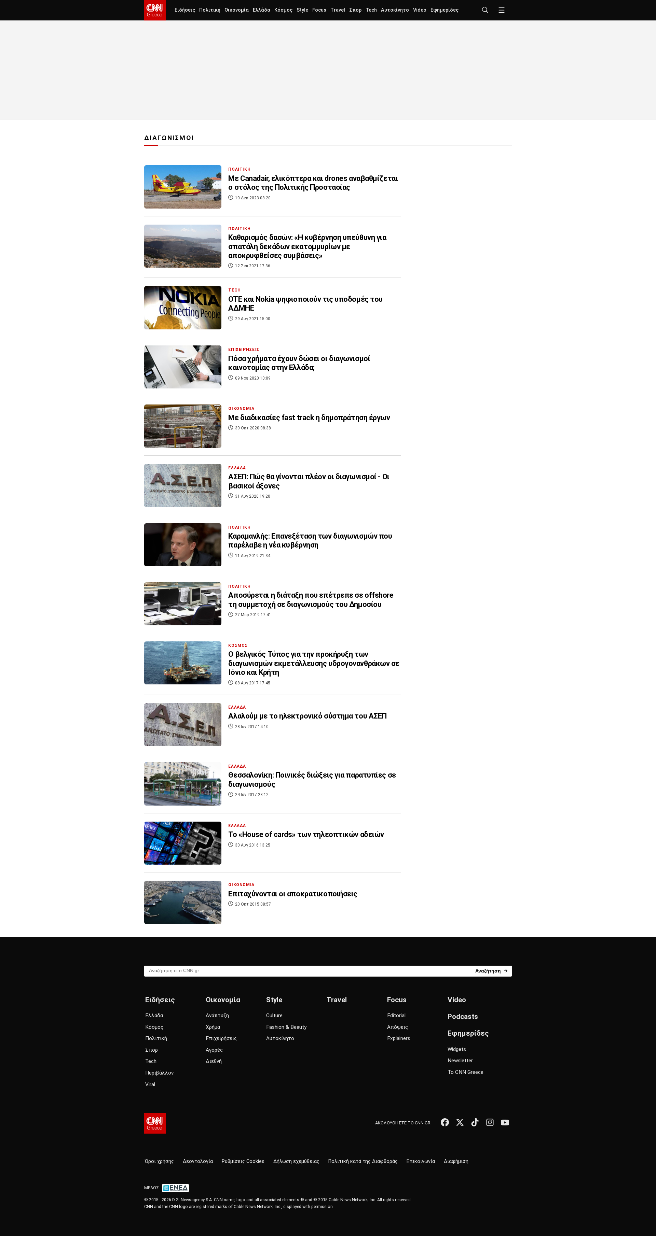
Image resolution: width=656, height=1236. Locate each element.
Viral (150, 1084)
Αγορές (214, 1050)
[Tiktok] (475, 1122)
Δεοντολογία (198, 1161)
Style (302, 10)
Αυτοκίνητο (395, 10)
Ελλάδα (261, 10)
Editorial (396, 1015)
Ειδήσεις (185, 10)
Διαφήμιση (456, 1161)
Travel (337, 10)
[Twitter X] (460, 1122)
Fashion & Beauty (286, 1027)
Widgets (457, 1049)
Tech (371, 10)
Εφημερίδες (444, 10)
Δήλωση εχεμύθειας (296, 1161)
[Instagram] (490, 1122)
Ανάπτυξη (217, 1015)
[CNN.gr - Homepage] (155, 10)
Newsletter (460, 1060)
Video (419, 10)
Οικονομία (236, 10)
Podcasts (463, 1016)
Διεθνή (214, 1061)
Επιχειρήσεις (221, 1038)
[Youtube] (505, 1122)
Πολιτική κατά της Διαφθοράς (363, 1161)
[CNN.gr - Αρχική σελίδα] (155, 1123)
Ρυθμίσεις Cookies (243, 1161)
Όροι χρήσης (159, 1161)
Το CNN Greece (465, 1072)
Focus (319, 10)
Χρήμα (213, 1027)
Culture (274, 1015)
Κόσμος (283, 10)
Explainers (398, 1038)
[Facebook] (445, 1122)
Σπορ (355, 10)
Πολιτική (209, 10)
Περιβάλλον (159, 1073)
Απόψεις (397, 1027)
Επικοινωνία (421, 1161)
